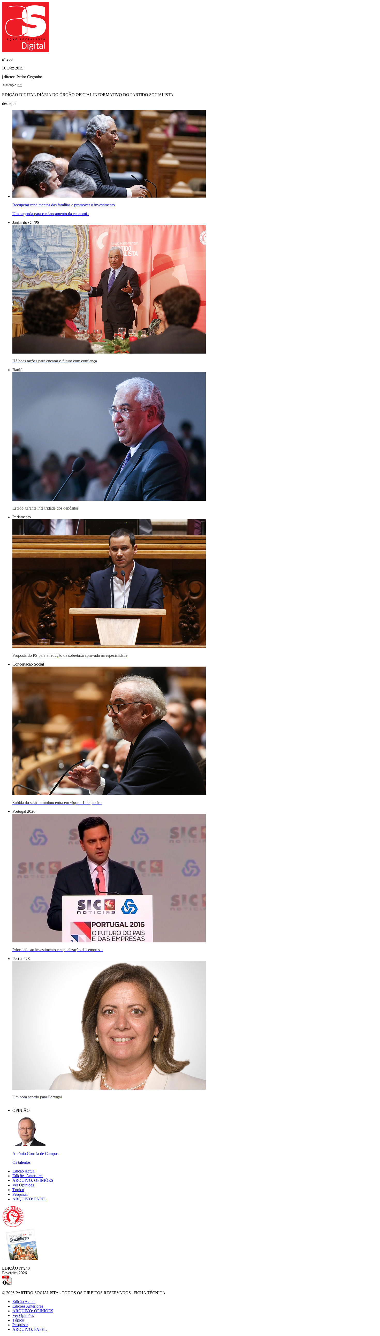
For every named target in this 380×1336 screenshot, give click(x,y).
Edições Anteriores (27, 1176)
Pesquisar (20, 1194)
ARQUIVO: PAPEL (29, 1199)
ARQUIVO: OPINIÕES (32, 1180)
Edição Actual (23, 1171)
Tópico (18, 1189)
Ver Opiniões (23, 1185)
